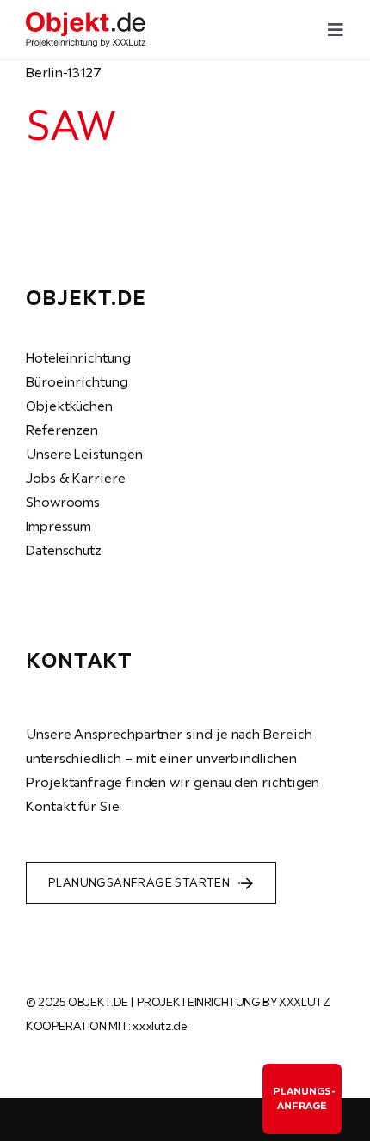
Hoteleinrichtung (78, 357)
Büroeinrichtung (77, 381)
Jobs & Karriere (76, 477)
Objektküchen (69, 405)
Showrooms (63, 501)
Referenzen (62, 429)
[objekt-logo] (85, 18)
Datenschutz (64, 549)
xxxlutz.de (159, 1026)
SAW (70, 124)
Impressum (58, 525)
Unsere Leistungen (84, 453)
